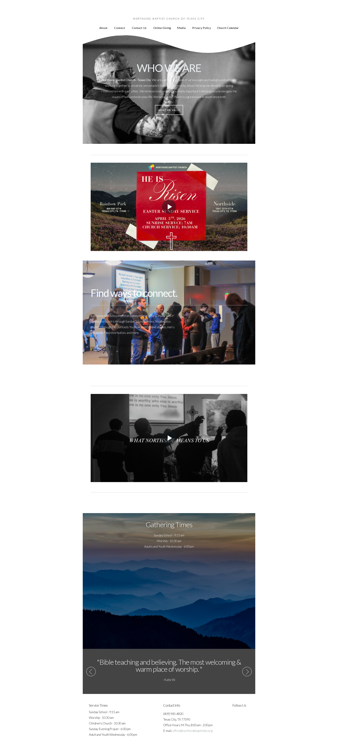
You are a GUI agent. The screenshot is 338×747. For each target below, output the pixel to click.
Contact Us (139, 27)
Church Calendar (228, 27)
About (103, 27)
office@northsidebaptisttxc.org (192, 731)
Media (181, 27)
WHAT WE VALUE (169, 110)
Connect (120, 27)
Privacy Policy (201, 27)
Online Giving (162, 27)
